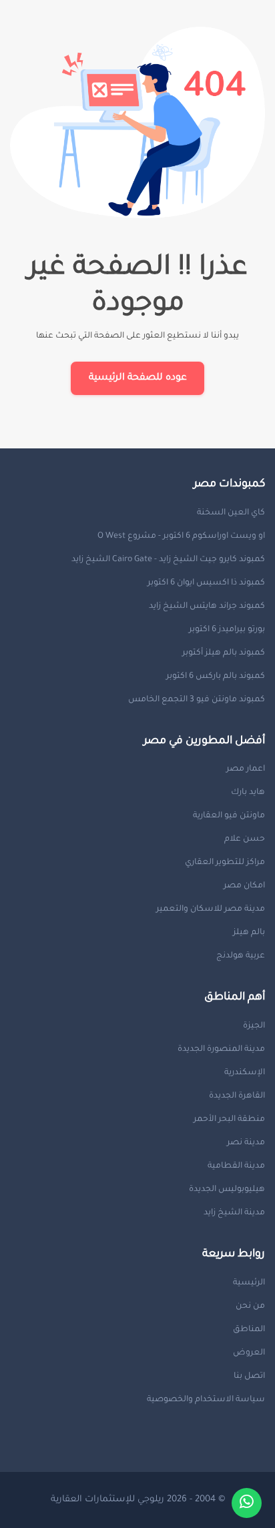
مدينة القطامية (236, 1166)
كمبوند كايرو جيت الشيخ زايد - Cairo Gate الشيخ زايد (168, 559)
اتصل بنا (249, 1376)
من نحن (250, 1306)
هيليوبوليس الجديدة (227, 1189)
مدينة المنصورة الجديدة (221, 1049)
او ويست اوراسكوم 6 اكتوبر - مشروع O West (181, 536)
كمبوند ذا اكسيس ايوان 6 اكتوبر (206, 583)
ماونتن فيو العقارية (229, 816)
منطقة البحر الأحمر (229, 1119)
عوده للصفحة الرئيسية (138, 378)
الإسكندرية (244, 1073)
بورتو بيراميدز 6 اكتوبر (227, 630)
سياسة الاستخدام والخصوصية (206, 1400)
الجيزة (254, 1026)
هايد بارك (248, 792)
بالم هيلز (249, 932)
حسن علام (244, 839)
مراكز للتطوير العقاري (225, 862)
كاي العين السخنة (231, 513)
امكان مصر (244, 886)
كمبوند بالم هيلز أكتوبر (223, 653)
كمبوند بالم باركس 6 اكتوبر (215, 676)
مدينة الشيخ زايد (234, 1213)
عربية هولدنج (240, 956)
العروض (249, 1353)
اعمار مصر (245, 769)
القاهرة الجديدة (237, 1096)
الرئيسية (249, 1283)
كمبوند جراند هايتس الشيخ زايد (207, 606)
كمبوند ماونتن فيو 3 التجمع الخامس (196, 700)
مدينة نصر (246, 1143)
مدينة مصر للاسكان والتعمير (210, 909)
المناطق (249, 1329)
